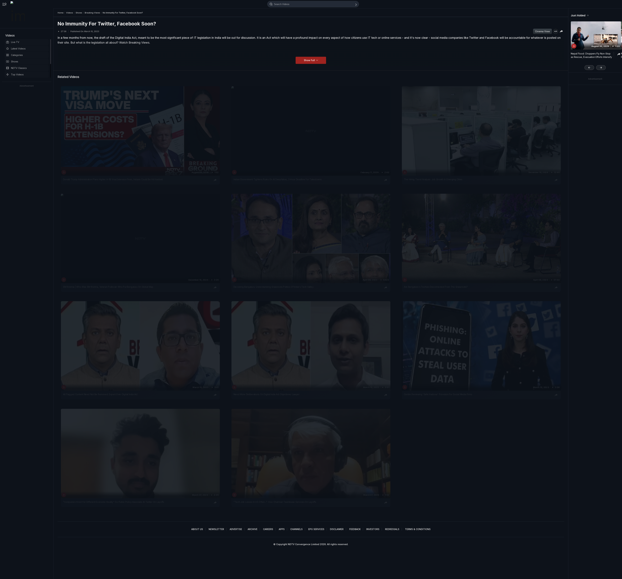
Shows (14, 61)
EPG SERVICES (316, 529)
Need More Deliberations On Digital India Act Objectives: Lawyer (266, 394)
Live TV (15, 42)
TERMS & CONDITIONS (418, 529)
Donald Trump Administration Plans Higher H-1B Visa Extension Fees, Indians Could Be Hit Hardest (113, 179)
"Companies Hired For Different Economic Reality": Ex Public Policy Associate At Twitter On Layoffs (113, 502)
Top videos (17, 74)
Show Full (310, 60)
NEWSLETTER (216, 529)
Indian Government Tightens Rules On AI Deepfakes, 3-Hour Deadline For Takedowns (278, 179)
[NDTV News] (18, 14)
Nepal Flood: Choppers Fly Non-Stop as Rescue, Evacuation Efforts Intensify (591, 55)
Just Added (578, 15)
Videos (10, 35)
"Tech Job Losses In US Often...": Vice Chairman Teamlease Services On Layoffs (275, 502)
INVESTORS (372, 529)
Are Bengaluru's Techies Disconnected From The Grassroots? (436, 287)
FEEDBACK (355, 529)
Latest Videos (18, 48)
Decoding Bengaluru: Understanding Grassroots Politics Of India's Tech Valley (273, 287)
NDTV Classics (19, 68)
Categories (17, 55)
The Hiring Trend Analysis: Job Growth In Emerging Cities (433, 179)
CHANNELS (296, 529)
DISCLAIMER (337, 529)
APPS (282, 529)
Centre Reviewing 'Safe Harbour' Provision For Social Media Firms (438, 394)
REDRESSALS (392, 529)
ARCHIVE (252, 529)
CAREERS (268, 529)
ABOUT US (197, 529)
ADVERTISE (236, 529)
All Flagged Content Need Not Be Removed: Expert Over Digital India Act (100, 394)
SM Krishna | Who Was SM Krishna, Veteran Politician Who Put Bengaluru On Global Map (108, 287)
